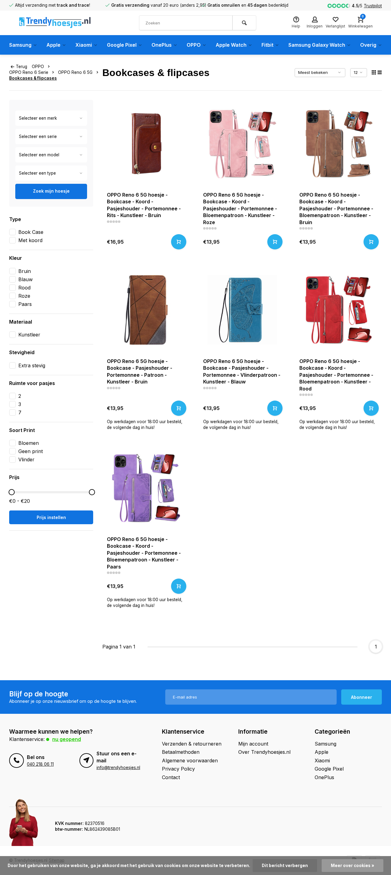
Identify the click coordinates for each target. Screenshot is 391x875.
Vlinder (26, 459)
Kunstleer (29, 335)
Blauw (25, 279)
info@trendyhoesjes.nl (118, 767)
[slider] (12, 492)
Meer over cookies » (352, 865)
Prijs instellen (51, 517)
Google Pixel (122, 45)
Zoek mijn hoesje (51, 191)
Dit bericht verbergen (285, 865)
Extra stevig (31, 365)
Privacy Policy (178, 769)
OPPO (194, 45)
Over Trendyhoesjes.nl (264, 752)
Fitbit (267, 45)
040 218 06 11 (40, 764)
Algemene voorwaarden (190, 760)
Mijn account (253, 744)
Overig (368, 45)
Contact (171, 777)
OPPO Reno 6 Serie (28, 72)
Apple (53, 45)
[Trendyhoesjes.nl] (55, 23)
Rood (24, 288)
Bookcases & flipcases (33, 78)
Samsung (20, 45)
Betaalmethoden (180, 752)
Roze (24, 296)
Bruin (24, 271)
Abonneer (361, 697)
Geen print (30, 451)
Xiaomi (83, 45)
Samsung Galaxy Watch (316, 45)
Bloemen (28, 443)
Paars (25, 304)
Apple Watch (231, 45)
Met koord (30, 240)
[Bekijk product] (178, 241)
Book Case (30, 232)
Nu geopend (66, 739)
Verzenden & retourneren (191, 744)
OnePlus (162, 45)
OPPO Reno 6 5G (75, 72)
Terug (21, 66)
